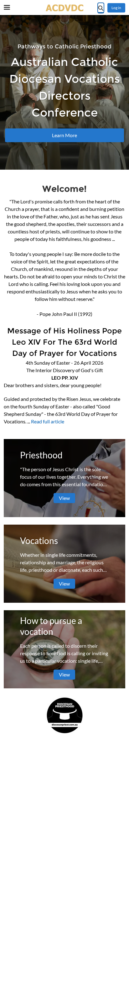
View (64, 498)
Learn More (64, 135)
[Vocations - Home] (64, 7)
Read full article (47, 421)
